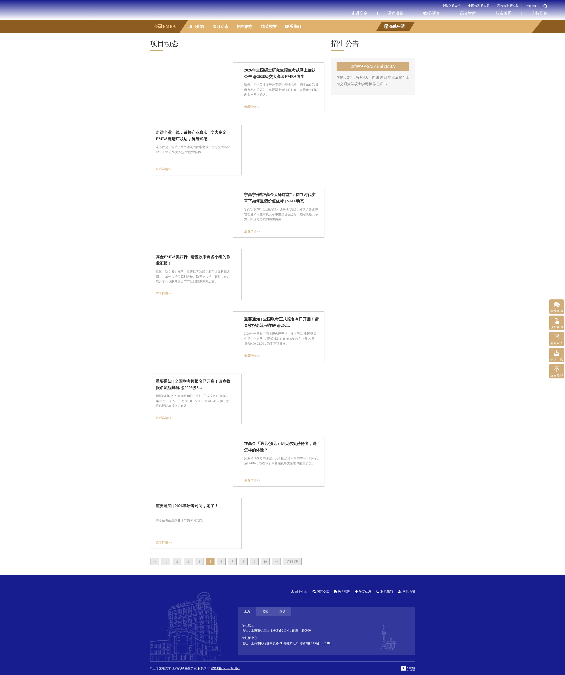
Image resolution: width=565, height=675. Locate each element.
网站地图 (409, 591)
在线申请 (397, 26)
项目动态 (220, 26)
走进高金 (359, 13)
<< (155, 561)
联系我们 (293, 26)
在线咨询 (556, 311)
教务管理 (344, 591)
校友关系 (504, 13)
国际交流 (323, 591)
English (531, 6)
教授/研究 (431, 13)
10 (265, 561)
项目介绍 (196, 26)
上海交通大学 (451, 6)
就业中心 (301, 591)
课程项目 (395, 13)
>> (276, 561)
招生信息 (245, 26)
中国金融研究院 (479, 6)
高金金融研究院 (508, 6)
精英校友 (269, 26)
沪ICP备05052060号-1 (225, 668)
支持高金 (539, 13)
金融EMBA (165, 26)
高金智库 (468, 13)
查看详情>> (252, 107)
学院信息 (365, 591)
